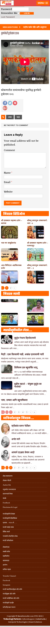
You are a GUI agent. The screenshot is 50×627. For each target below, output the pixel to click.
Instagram (6, 585)
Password (6, 9)
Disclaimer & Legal (10, 507)
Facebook (6, 580)
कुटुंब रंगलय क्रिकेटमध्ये (25, 337)
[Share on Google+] (5, 108)
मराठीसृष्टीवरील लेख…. (17, 330)
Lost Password (8, 17)
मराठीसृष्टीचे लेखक (9, 514)
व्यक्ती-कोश (6, 551)
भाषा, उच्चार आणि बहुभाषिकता (14, 400)
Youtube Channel (9, 576)
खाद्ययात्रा (6, 560)
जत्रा (18, 117)
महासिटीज (6, 556)
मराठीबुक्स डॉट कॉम (9, 594)
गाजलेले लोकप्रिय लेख (10, 536)
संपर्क (4, 498)
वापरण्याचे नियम (8, 494)
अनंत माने (16, 439)
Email (7, 182)
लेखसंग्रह (6, 547)
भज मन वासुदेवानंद (8, 242)
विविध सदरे (6, 532)
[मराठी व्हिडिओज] (25, 21)
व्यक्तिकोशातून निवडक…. (18, 418)
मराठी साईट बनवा (8, 527)
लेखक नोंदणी (7, 480)
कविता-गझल (7, 569)
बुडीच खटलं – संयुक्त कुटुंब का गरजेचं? (28, 385)
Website (8, 192)
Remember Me (9, 13)
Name (7, 173)
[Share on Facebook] (5, 103)
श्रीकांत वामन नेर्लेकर (21, 425)
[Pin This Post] (15, 103)
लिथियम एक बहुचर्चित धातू (25, 367)
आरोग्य (5, 565)
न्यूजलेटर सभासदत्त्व (9, 489)
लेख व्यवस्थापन (7, 476)
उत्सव (10, 117)
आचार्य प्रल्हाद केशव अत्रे (23, 452)
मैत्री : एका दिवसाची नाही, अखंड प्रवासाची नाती (22, 354)
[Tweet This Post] (10, 103)
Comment (9, 150)
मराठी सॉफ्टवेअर (8, 540)
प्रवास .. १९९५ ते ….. (10, 523)
